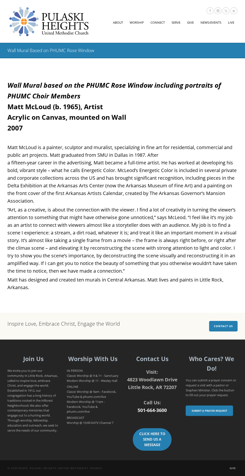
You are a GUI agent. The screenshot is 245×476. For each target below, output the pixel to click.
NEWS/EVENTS (210, 22)
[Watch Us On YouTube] (225, 10)
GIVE (190, 22)
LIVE (231, 22)
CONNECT (157, 22)
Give (233, 468)
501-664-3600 (152, 410)
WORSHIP (137, 22)
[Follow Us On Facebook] (210, 10)
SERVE (176, 22)
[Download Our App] (233, 10)
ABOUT (118, 22)
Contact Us (223, 326)
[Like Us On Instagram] (218, 10)
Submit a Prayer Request (209, 410)
